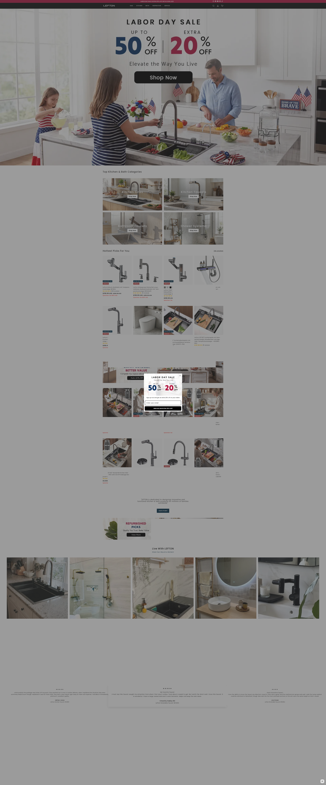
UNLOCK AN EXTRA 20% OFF (163, 408)
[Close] (180, 376)
